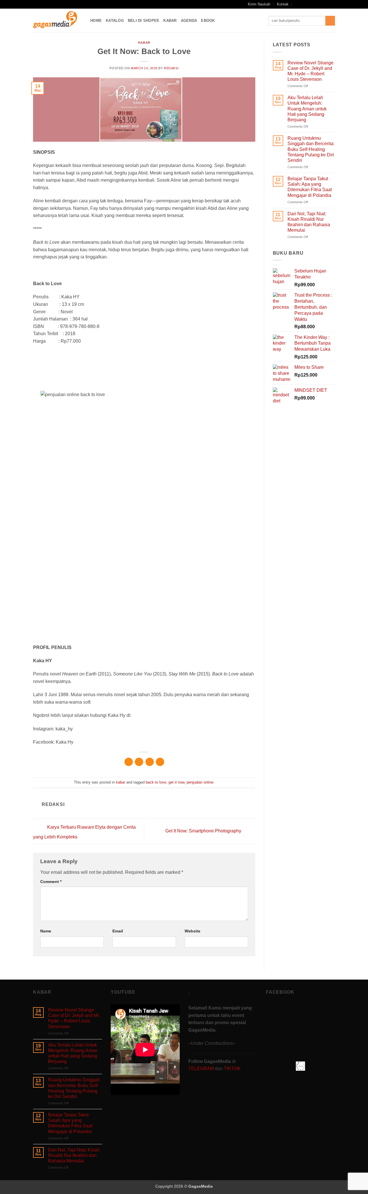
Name (45, 931)
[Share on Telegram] (160, 762)
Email (117, 931)
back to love (156, 782)
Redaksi (171, 68)
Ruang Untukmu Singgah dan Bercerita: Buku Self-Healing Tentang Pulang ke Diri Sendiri (311, 149)
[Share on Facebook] (128, 762)
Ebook (208, 20)
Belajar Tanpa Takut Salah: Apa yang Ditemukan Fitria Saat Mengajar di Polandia (310, 187)
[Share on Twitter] (139, 762)
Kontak (283, 4)
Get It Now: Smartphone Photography (203, 831)
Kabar (170, 20)
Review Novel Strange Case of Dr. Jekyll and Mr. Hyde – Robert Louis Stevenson (311, 71)
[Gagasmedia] (57, 20)
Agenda (189, 20)
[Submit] (330, 21)
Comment (51, 881)
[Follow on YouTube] (326, 4)
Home (96, 20)
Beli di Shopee (144, 20)
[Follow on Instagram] (310, 4)
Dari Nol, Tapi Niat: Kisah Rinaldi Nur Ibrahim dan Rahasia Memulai (309, 222)
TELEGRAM (201, 1068)
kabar (144, 42)
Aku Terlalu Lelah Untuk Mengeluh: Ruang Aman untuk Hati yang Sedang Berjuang (307, 108)
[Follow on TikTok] (315, 4)
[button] (297, 4)
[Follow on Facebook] (304, 4)
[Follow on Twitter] (321, 4)
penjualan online (200, 782)
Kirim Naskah (259, 4)
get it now (176, 782)
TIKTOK (232, 1068)
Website (192, 931)
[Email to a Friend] (149, 762)
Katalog (115, 20)
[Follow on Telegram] (332, 4)
